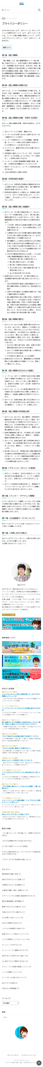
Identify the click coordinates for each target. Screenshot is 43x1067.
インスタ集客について (10, 972)
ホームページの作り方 (10, 945)
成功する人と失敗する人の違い (13, 956)
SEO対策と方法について (11, 917)
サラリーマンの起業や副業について (15, 967)
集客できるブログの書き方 (11, 907)
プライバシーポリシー (13, 1055)
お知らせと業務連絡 (9, 988)
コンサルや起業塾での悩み (11, 928)
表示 (8, 47)
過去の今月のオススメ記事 (11, 879)
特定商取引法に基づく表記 (28, 1055)
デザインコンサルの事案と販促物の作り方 (17, 896)
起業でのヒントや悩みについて (13, 934)
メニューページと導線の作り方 (13, 950)
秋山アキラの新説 (8, 983)
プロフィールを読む (8, 615)
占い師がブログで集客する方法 (13, 961)
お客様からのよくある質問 (11, 885)
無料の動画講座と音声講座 (11, 901)
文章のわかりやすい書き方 (11, 912)
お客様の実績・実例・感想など (13, 890)
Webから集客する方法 (10, 923)
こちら (23, 543)
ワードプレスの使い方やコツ (12, 977)
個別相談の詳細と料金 (10, 874)
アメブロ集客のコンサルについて (14, 939)
